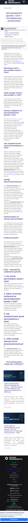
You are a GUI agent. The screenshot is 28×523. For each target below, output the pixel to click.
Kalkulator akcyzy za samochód (14, 470)
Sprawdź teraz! (14, 519)
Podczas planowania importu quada (13, 119)
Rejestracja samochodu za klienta (14, 468)
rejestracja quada (11, 174)
